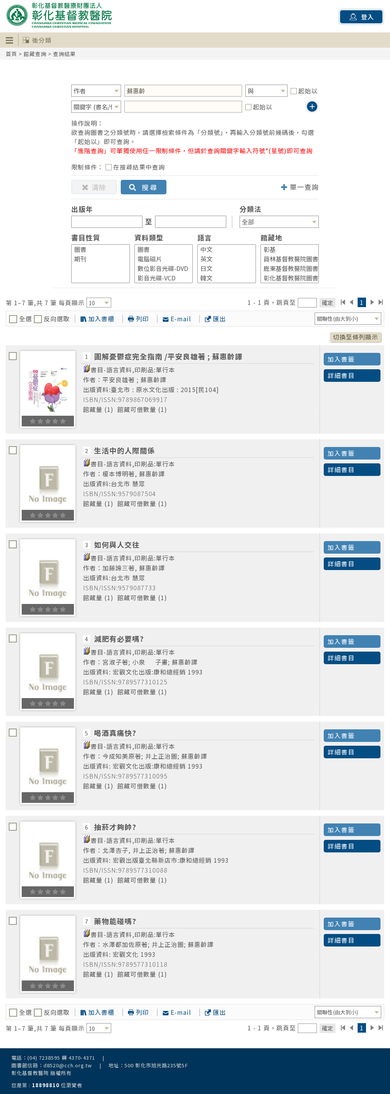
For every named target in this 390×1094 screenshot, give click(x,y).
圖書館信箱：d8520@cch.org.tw (51, 1065)
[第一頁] (343, 302)
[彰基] (286, 249)
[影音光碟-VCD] (160, 278)
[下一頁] (372, 302)
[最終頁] (381, 302)
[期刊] (97, 259)
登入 (367, 16)
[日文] (223, 268)
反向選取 (56, 318)
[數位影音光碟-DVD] (160, 268)
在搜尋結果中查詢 (139, 166)
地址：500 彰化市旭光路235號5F (148, 1065)
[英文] (223, 259)
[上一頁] (351, 302)
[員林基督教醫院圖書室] (286, 259)
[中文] (223, 249)
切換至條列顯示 (355, 336)
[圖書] (97, 249)
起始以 (308, 90)
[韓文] (223, 278)
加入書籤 (341, 359)
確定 (327, 302)
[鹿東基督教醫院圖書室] (286, 268)
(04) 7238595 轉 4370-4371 (61, 1057)
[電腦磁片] (160, 259)
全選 (25, 318)
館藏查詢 (35, 54)
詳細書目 (341, 375)
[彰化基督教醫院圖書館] (286, 278)
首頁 (11, 54)
